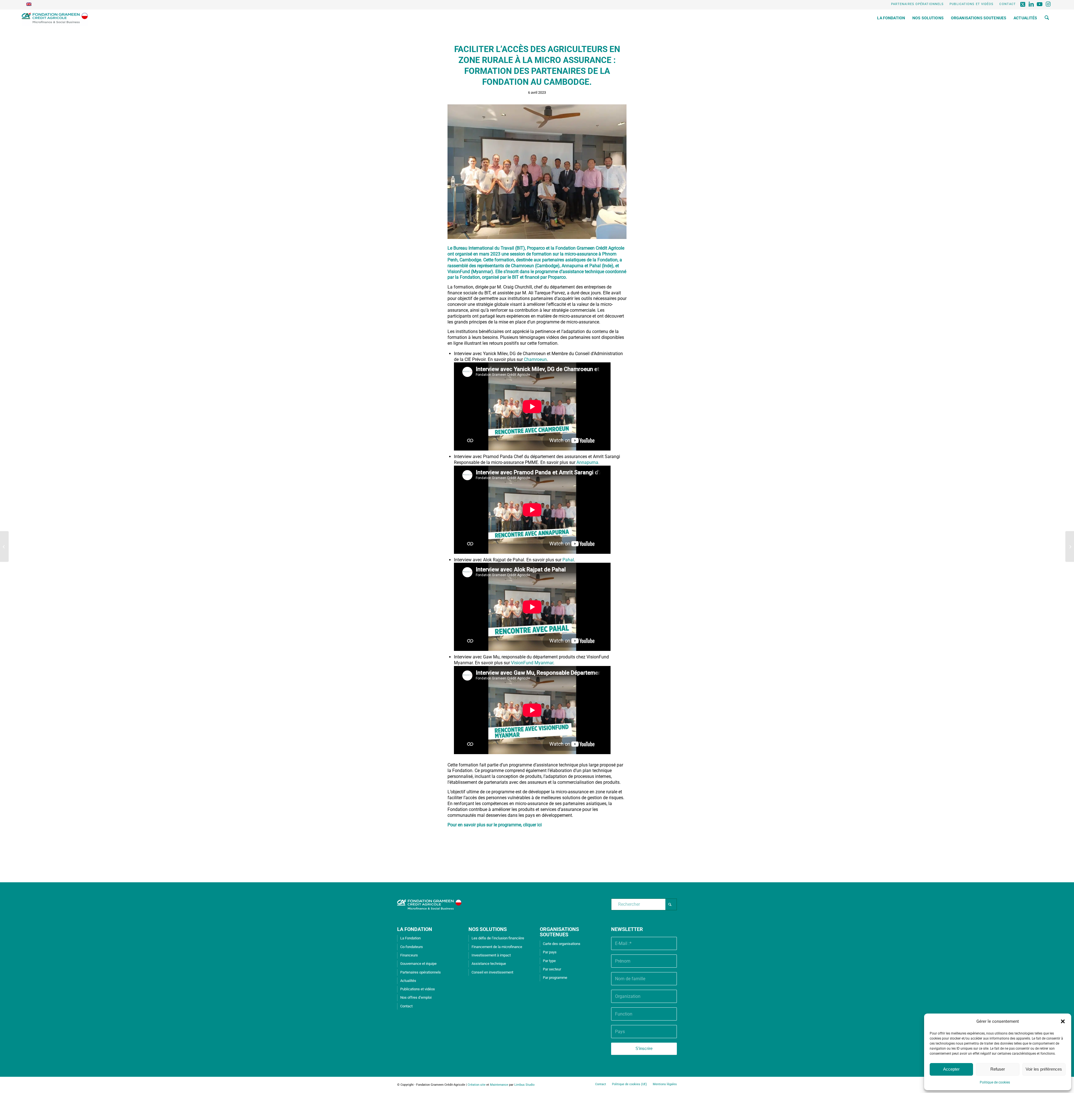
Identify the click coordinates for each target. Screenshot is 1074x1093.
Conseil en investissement (492, 972)
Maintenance (499, 1085)
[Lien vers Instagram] (1048, 4)
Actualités (408, 981)
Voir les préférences (1044, 1069)
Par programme (555, 977)
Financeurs (409, 955)
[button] (1063, 1021)
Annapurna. (587, 462)
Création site (477, 1085)
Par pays (550, 952)
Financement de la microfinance (497, 947)
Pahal (568, 559)
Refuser (997, 1069)
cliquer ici (532, 824)
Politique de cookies (995, 1082)
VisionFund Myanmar (532, 662)
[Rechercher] (1047, 18)
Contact (1007, 4)
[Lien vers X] (1023, 4)
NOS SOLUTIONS (487, 929)
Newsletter (627, 929)
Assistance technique (489, 963)
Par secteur (552, 969)
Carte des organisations (561, 944)
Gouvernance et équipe (418, 963)
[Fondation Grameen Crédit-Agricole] (55, 18)
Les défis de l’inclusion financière (498, 938)
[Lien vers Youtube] (1040, 4)
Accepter (951, 1069)
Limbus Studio (524, 1085)
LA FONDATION (414, 929)
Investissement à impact (491, 955)
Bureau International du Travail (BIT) (489, 248)
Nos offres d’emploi (416, 997)
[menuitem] (917, 4)
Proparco (536, 248)
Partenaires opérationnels (917, 4)
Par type (549, 961)
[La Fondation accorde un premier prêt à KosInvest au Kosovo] (4, 546)
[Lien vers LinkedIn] (1031, 4)
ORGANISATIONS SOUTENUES (559, 932)
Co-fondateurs (411, 947)
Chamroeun (535, 359)
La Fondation (410, 938)
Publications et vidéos (971, 4)
